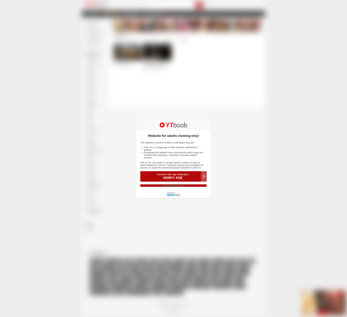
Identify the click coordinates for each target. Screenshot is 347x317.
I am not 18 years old (173, 185)
